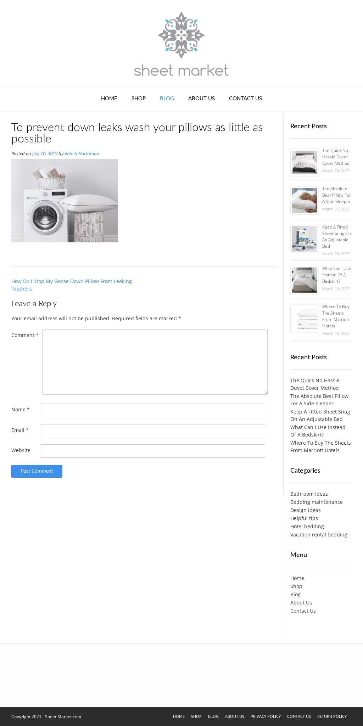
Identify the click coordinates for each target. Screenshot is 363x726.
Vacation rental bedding (318, 534)
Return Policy (332, 716)
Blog (167, 98)
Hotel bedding (307, 526)
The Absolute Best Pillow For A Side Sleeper (336, 195)
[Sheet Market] (181, 43)
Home (109, 98)
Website (20, 450)
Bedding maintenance (316, 502)
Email (20, 430)
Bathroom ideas (309, 493)
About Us (201, 98)
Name (20, 409)
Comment (25, 335)
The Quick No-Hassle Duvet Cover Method (336, 156)
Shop (139, 98)
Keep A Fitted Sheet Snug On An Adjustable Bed (336, 236)
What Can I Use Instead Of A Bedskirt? (336, 274)
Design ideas (305, 510)
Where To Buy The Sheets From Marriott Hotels (336, 316)
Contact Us (245, 98)
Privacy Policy (266, 716)
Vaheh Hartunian (82, 154)
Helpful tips (304, 518)
